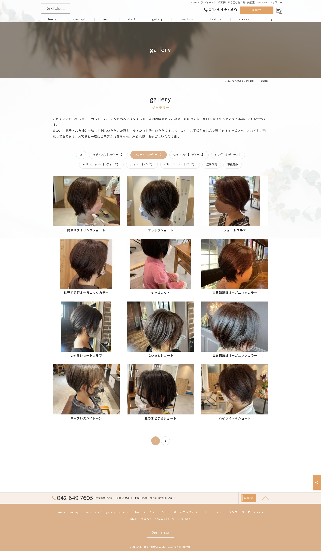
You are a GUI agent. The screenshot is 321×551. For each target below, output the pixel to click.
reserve (256, 10)
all (81, 155)
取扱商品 (232, 164)
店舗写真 (211, 164)
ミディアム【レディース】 (108, 155)
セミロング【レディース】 (189, 155)
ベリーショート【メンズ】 (180, 164)
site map (184, 519)
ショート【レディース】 (148, 155)
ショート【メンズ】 (142, 164)
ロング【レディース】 (228, 155)
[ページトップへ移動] (265, 498)
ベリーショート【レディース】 (101, 164)
